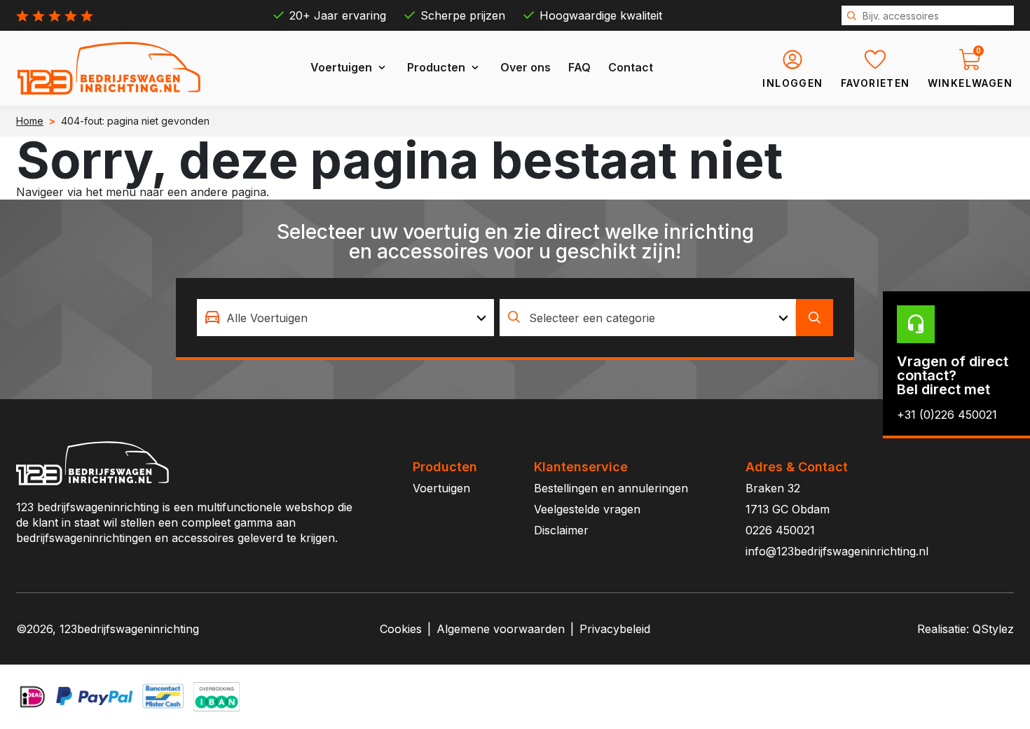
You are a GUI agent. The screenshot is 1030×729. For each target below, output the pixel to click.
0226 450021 (780, 530)
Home (29, 121)
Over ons (525, 67)
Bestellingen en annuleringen (611, 488)
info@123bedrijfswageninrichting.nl (837, 551)
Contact (630, 67)
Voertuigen (341, 67)
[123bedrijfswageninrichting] (109, 68)
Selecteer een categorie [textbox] (592, 318)
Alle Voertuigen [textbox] (267, 318)
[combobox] (345, 317)
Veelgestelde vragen (587, 509)
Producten (436, 67)
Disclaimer (561, 530)
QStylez (993, 629)
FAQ (579, 67)
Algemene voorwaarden (501, 629)
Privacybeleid (614, 629)
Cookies (401, 629)
